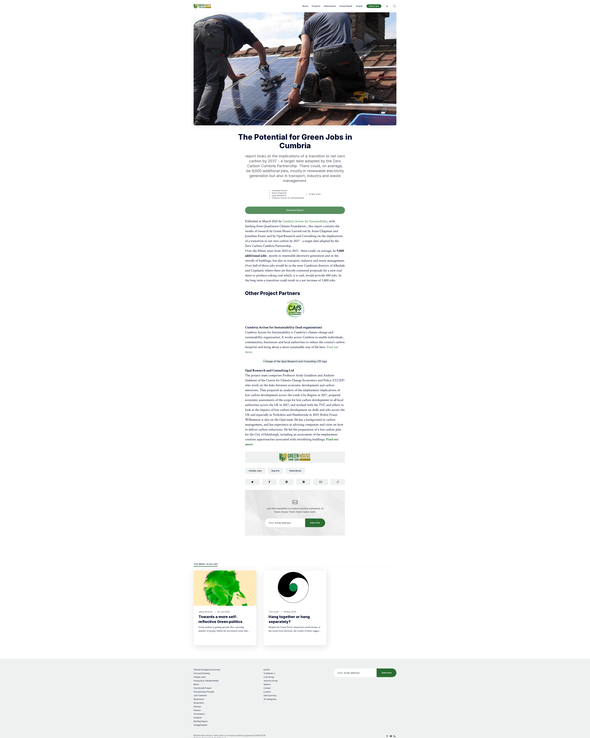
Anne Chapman (279, 193)
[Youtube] (391, 736)
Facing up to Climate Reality (206, 681)
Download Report (295, 210)
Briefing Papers (201, 721)
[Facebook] (387, 736)
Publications (330, 6)
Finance (197, 710)
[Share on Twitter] (252, 482)
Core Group (269, 677)
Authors (267, 684)
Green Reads (346, 6)
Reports (275, 471)
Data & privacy (270, 695)
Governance (199, 714)
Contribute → (269, 673)
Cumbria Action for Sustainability (288, 198)
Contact (267, 688)
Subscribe (374, 6)
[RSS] (394, 736)
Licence (267, 692)
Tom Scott (274, 612)
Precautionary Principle (204, 692)
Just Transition (200, 695)
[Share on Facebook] (269, 482)
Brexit (196, 684)
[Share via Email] (320, 482)
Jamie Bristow (205, 612)
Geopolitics (199, 703)
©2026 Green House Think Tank (208, 735)
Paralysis (198, 717)
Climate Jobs (255, 471)
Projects (316, 6)
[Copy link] (337, 482)
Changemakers (200, 725)
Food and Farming (202, 673)
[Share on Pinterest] (303, 482)
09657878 (260, 735)
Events (359, 6)
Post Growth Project (203, 688)
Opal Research (279, 195)
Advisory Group (271, 681)
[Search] (394, 6)
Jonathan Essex (279, 190)
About (305, 6)
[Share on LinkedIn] (286, 482)
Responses (199, 699)
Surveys (197, 706)
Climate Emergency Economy (207, 669)
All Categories (270, 699)
